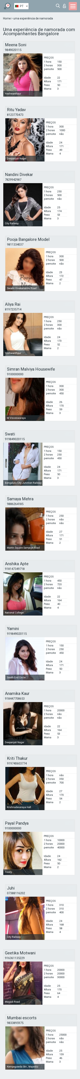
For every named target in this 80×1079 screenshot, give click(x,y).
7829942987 (13, 180)
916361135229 (15, 958)
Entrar (65, 5)
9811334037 (15, 244)
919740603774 (17, 763)
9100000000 (15, 374)
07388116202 (16, 893)
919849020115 (15, 439)
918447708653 (15, 698)
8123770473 (15, 115)
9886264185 (15, 504)
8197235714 (13, 309)
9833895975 (15, 1023)
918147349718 (15, 569)
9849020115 (13, 50)
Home (7, 18)
